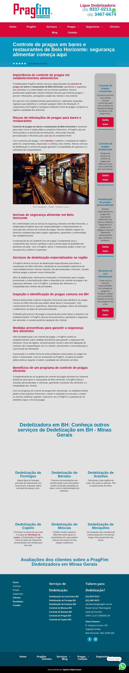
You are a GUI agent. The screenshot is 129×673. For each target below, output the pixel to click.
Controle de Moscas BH (60, 608)
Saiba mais (105, 122)
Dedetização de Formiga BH (62, 600)
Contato (72, 33)
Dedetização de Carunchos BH (64, 596)
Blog (54, 33)
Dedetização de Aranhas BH (62, 604)
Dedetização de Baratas (64, 474)
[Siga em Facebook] (89, 639)
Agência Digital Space (72, 669)
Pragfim (31, 27)
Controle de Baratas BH (60, 612)
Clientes (115, 27)
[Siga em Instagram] (95, 639)
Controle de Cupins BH (60, 620)
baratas (49, 141)
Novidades (18, 602)
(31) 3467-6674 (92, 600)
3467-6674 (101, 14)
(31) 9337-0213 (92, 596)
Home (12, 27)
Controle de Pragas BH (60, 616)
